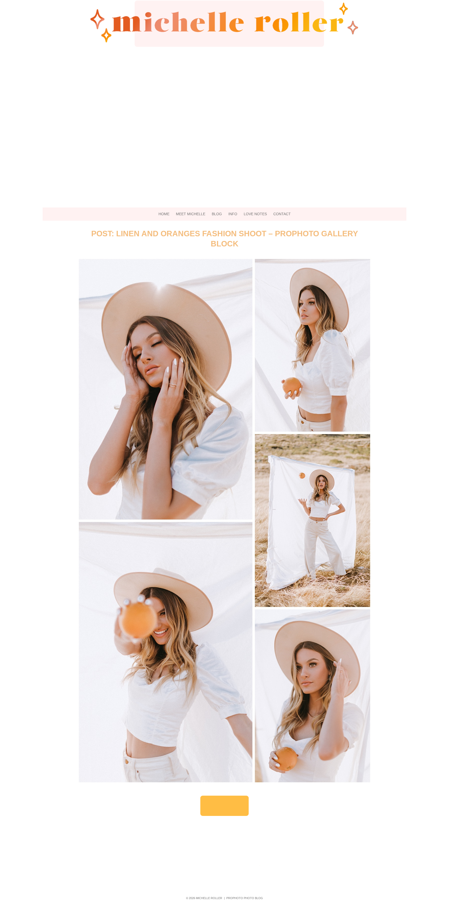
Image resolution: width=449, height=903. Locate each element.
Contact (282, 214)
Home (164, 214)
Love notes (255, 214)
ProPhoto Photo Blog (244, 898)
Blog (217, 214)
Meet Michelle (190, 214)
